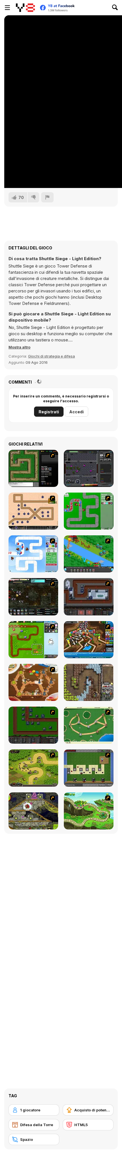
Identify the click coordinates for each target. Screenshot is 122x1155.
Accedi (76, 411)
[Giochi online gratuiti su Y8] (25, 7)
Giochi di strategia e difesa (51, 356)
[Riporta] (47, 197)
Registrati (49, 411)
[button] (19, 347)
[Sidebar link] (7, 7)
